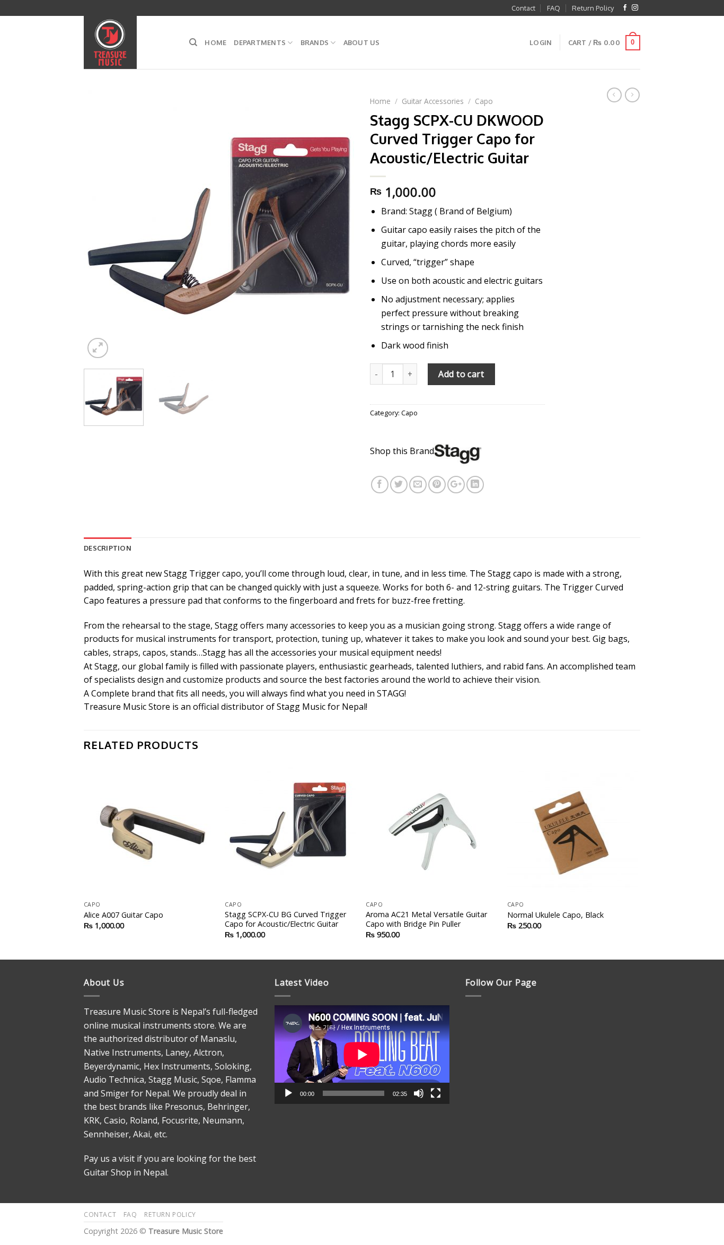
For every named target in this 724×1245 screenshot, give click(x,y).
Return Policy (593, 8)
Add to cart (461, 374)
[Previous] (102, 225)
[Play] (288, 1093)
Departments (260, 42)
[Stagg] (458, 451)
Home (215, 42)
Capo (484, 101)
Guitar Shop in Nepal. (126, 1172)
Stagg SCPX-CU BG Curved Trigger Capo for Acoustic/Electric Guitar (285, 919)
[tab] (107, 548)
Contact (523, 8)
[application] (362, 1054)
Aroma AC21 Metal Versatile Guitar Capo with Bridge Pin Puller (426, 919)
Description (107, 548)
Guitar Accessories (433, 101)
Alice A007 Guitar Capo (123, 915)
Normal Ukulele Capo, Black (555, 915)
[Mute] (418, 1093)
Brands (315, 42)
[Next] (335, 225)
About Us (361, 42)
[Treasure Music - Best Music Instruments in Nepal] (128, 42)
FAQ (553, 8)
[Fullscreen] (435, 1093)
